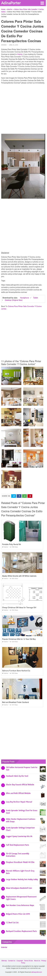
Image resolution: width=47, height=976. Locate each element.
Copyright (20, 960)
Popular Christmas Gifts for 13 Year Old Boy (19, 639)
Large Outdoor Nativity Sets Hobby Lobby (22, 879)
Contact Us (11, 960)
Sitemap (4, 960)
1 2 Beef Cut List (12, 922)
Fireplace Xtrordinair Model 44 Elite (20, 862)
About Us (37, 960)
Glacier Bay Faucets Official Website (20, 785)
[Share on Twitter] (13, 496)
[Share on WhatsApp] (24, 496)
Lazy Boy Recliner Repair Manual (19, 802)
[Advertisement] (23, 109)
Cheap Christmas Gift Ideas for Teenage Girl (19, 607)
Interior (3, 45)
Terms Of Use (28, 960)
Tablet (35, 297)
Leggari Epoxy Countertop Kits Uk (19, 836)
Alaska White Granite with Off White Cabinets (19, 576)
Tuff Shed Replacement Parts (17, 845)
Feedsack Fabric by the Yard (17, 776)
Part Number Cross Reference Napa (20, 905)
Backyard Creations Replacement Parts (21, 931)
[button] (42, 3)
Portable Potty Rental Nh (11, 544)
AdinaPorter (11, 3)
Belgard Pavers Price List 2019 (18, 914)
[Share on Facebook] (19, 496)
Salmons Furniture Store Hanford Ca (16, 670)
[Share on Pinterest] (29, 496)
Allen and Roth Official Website (18, 793)
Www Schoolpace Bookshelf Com (19, 888)
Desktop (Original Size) (14, 300)
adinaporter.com (36, 972)
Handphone (24, 297)
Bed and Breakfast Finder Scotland (15, 702)
